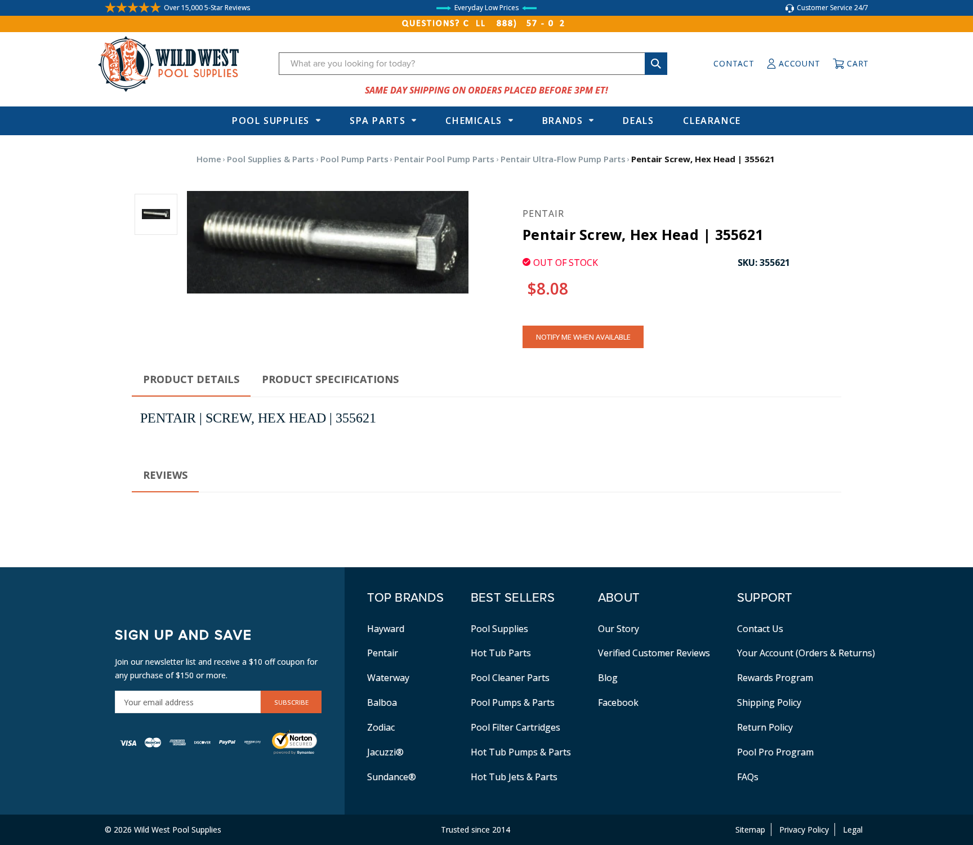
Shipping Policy (769, 702)
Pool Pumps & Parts (513, 702)
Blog (608, 677)
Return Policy (765, 727)
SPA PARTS (377, 120)
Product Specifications (330, 379)
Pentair (382, 653)
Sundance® (391, 777)
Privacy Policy (804, 829)
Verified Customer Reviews (654, 653)
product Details (191, 379)
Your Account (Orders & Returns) (806, 653)
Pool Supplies (271, 120)
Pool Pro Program (775, 752)
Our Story (618, 628)
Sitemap (750, 829)
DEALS (638, 120)
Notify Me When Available (583, 337)
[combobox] (473, 63)
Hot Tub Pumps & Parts (521, 752)
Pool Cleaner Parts (510, 677)
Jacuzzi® (385, 752)
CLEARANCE (711, 120)
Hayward (385, 628)
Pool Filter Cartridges (515, 727)
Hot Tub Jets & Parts (514, 777)
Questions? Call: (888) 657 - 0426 (486, 23)
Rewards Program (775, 677)
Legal (853, 829)
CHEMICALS (473, 120)
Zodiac (381, 727)
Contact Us (760, 628)
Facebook (618, 702)
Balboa (382, 702)
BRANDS (562, 120)
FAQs (747, 777)
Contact (733, 63)
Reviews (165, 475)
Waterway (388, 677)
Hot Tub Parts (501, 653)
